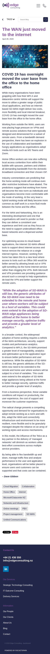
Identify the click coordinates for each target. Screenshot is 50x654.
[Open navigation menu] (38, 6)
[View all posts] (2, 19)
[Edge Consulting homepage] (19, 6)
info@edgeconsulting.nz (18, 560)
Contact (6, 634)
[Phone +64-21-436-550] (44, 6)
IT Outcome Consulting (13, 591)
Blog (5, 628)
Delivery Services (11, 596)
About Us (7, 623)
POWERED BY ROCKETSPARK (16, 650)
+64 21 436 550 (12, 557)
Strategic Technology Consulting (18, 585)
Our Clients (8, 617)
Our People (8, 611)
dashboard (27, 643)
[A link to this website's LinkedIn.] (6, 569)
